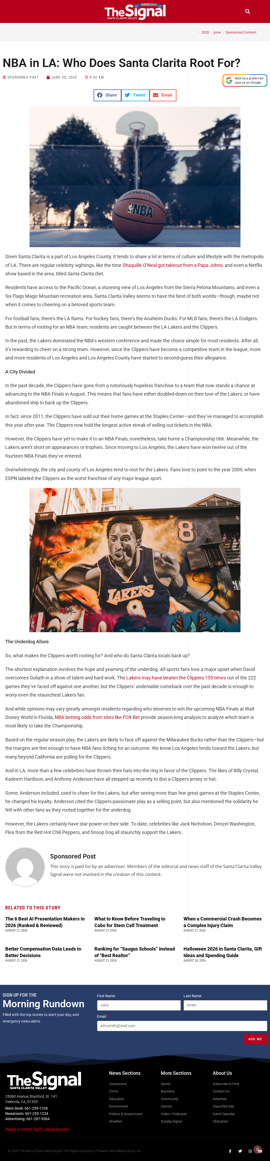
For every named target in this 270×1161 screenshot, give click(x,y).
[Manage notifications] (257, 1149)
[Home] (195, 32)
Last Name (193, 996)
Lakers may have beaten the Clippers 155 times (176, 677)
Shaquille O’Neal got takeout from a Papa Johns (173, 265)
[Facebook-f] (230, 1151)
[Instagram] (250, 1151)
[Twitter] (240, 1151)
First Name (106, 996)
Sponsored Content (241, 32)
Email (102, 1016)
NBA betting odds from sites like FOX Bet (97, 717)
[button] (22, 12)
